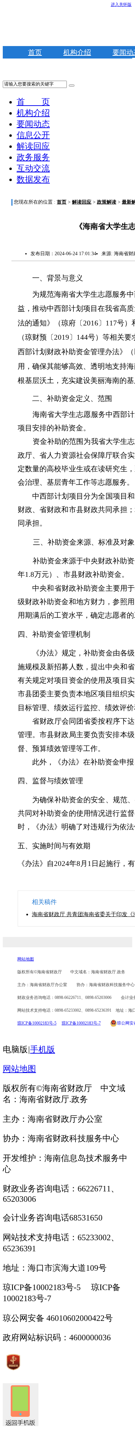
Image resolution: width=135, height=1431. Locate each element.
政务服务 (33, 157)
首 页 (33, 101)
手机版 (42, 1049)
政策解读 (106, 202)
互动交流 (33, 168)
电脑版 (15, 1049)
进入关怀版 (121, 4)
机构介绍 (77, 52)
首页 (35, 52)
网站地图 (25, 959)
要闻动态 (33, 123)
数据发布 (33, 179)
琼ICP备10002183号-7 (81, 1023)
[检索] (71, 85)
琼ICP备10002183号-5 (36, 1023)
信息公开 (33, 135)
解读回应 (33, 146)
